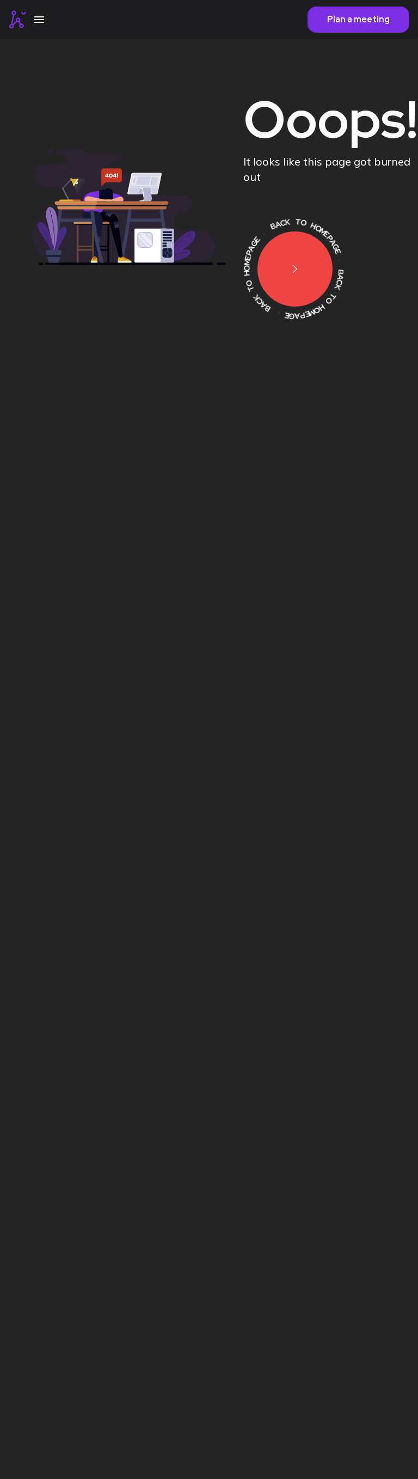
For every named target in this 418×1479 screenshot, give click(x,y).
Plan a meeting (358, 19)
